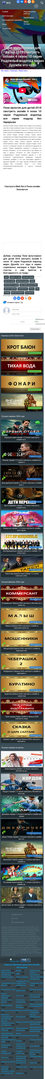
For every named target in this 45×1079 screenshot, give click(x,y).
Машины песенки (8, 1010)
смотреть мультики (10, 288)
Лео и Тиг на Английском (35, 996)
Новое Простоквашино (23, 1034)
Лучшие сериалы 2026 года (12, 416)
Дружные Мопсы (37, 989)
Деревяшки (21, 991)
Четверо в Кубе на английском (7, 1072)
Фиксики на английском (21, 1062)
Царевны (20, 1073)
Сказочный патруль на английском (21, 1046)
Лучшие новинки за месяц (12, 747)
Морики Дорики (22, 1022)
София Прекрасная (6, 1052)
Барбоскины (35, 971)
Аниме (18, 971)
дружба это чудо (15, 277)
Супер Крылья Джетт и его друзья (36, 1052)
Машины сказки (22, 1010)
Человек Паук (22, 1067)
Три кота (5, 1058)
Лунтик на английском (21, 1001)
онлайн (32, 281)
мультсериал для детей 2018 (28, 285)
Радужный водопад (22, 281)
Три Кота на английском (21, 1057)
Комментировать (35, 329)
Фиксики (33, 1063)
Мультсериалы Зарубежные (36, 1023)
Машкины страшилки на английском (7, 1017)
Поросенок (34, 1035)
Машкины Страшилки (34, 1011)
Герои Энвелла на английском (37, 978)
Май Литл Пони (36, 1000)
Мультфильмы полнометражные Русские (8, 1035)
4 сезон (31, 288)
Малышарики (6, 1005)
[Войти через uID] (18, 1)
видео (6, 277)
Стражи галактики (20, 1052)
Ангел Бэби (5, 971)
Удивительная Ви (8, 1062)
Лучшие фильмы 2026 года (12, 582)
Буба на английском (35, 974)
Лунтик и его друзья (6, 1001)
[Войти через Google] (29, 1)
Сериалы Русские (35, 353)
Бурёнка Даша (7, 977)
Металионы (21, 1017)
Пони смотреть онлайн (11, 285)
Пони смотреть (22, 288)
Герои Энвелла (22, 977)
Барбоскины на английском (7, 974)
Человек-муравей (5, 1068)
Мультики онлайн (9, 281)
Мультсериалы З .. (34, 371)
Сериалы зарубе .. (35, 389)
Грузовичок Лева (8, 989)
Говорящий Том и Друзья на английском (22, 983)
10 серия (7, 292)
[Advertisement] (22, 217)
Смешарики (35, 1046)
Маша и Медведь (20, 1006)
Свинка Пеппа (35, 1040)
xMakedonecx (10, 69)
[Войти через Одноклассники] (33, 1)
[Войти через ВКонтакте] (21, 1)
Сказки (19, 1041)
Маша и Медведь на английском (37, 1005)
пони (37, 288)
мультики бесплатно (18, 292)
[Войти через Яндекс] (25, 1)
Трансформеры (36, 1056)
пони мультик (29, 292)
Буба (18, 974)
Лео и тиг (20, 996)
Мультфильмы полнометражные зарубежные (37, 1029)
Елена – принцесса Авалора (5, 996)
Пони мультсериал (28, 277)
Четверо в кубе (36, 1067)
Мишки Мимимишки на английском (7, 1023)
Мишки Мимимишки (35, 1016)
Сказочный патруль (5, 1046)
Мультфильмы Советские (22, 1029)
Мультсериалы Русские (7, 1029)
